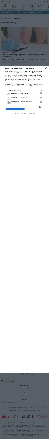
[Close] (46, 68)
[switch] (40, 93)
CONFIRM (15, 109)
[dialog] (24, 219)
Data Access (24, 113)
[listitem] (24, 90)
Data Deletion (17, 113)
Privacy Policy (32, 113)
